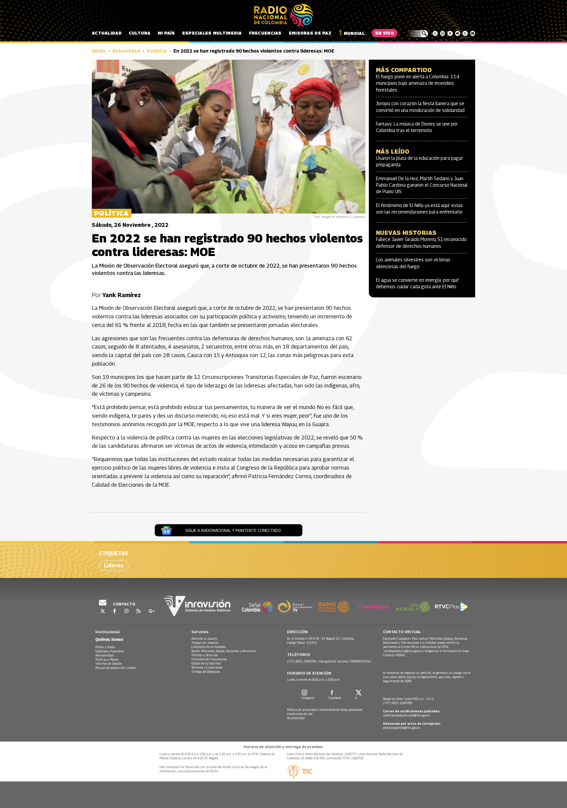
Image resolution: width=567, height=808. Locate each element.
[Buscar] (417, 33)
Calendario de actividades (208, 647)
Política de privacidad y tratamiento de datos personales (324, 709)
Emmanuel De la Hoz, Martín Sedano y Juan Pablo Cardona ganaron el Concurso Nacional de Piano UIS (421, 185)
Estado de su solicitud (206, 663)
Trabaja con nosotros (204, 642)
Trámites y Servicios (204, 655)
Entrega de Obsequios (205, 671)
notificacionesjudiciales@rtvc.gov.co (406, 715)
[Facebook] (449, 33)
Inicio (99, 51)
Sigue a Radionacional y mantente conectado (233, 530)
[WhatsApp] (464, 33)
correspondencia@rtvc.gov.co (402, 651)
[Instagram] (442, 33)
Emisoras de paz (310, 32)
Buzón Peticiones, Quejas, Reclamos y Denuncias (223, 651)
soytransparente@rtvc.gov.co (401, 727)
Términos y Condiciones (206, 667)
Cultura (140, 32)
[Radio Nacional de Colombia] (283, 15)
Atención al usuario (204, 638)
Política (157, 51)
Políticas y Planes (106, 659)
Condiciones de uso (299, 714)
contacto (123, 604)
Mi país (166, 32)
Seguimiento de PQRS (397, 681)
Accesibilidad (296, 718)
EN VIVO (384, 32)
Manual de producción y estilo (115, 667)
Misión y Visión (105, 647)
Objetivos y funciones (109, 651)
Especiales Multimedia (212, 32)
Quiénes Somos (109, 639)
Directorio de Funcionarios (209, 659)
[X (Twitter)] (435, 33)
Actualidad (107, 32)
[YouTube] (457, 33)
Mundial (354, 33)
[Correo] (472, 33)
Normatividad (104, 655)
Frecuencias (265, 32)
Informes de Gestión (108, 663)
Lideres (113, 565)
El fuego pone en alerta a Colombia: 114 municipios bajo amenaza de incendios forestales (418, 83)
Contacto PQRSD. (394, 655)
